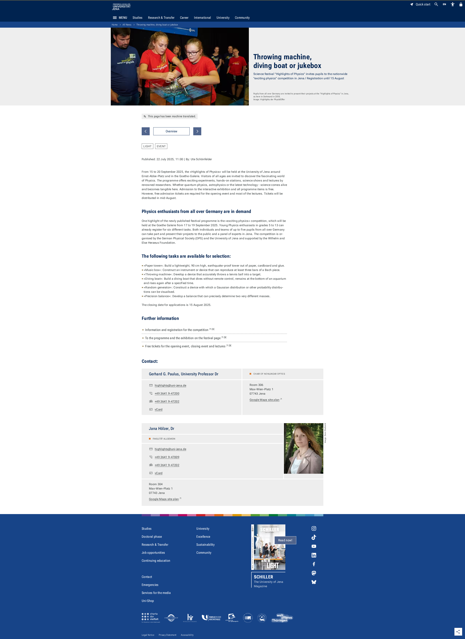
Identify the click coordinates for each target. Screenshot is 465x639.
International (202, 17)
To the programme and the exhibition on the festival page (186, 338)
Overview (171, 131)
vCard (159, 409)
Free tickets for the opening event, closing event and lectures (188, 346)
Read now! (285, 540)
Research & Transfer (161, 17)
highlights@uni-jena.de (170, 385)
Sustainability (205, 544)
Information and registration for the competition (180, 330)
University (223, 17)
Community (242, 17)
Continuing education (156, 560)
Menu (123, 17)
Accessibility (187, 635)
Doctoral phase (152, 536)
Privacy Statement (167, 635)
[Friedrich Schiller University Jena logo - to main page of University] (121, 7)
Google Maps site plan (266, 400)
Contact (147, 577)
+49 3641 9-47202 (167, 401)
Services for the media (156, 593)
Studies (137, 17)
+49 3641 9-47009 (167, 457)
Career (184, 17)
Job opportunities (153, 552)
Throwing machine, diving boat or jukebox (157, 24)
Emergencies (150, 585)
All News (127, 24)
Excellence (203, 536)
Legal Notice (148, 635)
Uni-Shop (148, 601)
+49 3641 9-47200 (167, 393)
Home (115, 24)
